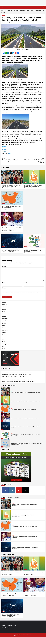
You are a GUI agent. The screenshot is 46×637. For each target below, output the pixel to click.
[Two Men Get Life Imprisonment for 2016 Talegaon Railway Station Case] (12, 177)
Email (25, 282)
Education (4, 309)
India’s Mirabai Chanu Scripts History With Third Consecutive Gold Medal (12, 228)
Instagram (4, 146)
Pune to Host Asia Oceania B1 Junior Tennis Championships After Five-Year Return (12, 160)
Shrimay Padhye (6, 22)
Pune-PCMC (4, 330)
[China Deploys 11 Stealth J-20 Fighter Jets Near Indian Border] (12, 198)
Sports (3, 334)
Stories (3, 337)
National (4, 320)
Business (4, 302)
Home (4, 15)
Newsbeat (4, 323)
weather (4, 346)
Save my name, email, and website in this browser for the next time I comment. (21, 293)
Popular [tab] (9, 497)
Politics (3, 325)
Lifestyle (4, 316)
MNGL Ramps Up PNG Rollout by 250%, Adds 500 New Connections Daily (33, 186)
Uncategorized (5, 344)
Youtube (4, 148)
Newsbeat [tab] (16, 497)
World (3, 348)
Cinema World (5, 304)
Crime (3, 307)
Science (4, 332)
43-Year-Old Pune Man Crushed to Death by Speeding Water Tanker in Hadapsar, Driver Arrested (34, 160)
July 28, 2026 (12, 187)
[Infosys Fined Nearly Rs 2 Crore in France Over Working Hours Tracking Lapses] (12, 241)
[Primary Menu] (2, 7)
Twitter (4, 151)
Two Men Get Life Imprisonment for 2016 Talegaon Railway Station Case (11, 186)
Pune (9, 153)
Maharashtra (4, 318)
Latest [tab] (4, 497)
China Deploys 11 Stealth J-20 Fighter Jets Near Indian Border (11, 207)
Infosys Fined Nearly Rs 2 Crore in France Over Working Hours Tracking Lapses (11, 249)
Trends (3, 341)
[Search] (44, 7)
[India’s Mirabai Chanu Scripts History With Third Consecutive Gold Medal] (12, 219)
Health (3, 311)
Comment (4, 266)
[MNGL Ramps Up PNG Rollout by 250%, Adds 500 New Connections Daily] (34, 177)
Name (4, 282)
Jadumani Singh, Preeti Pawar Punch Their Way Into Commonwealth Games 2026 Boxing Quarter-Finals (26, 444)
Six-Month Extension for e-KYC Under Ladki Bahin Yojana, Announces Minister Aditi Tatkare (33, 250)
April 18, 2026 (12, 22)
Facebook (4, 149)
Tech (3, 339)
